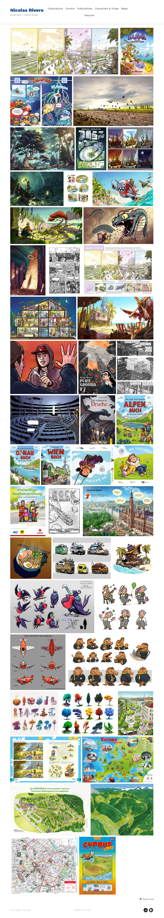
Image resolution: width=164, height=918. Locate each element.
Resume (89, 15)
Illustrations (55, 8)
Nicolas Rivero (27, 10)
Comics (70, 8)
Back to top (83, 910)
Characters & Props (107, 8)
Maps (124, 8)
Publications (84, 8)
